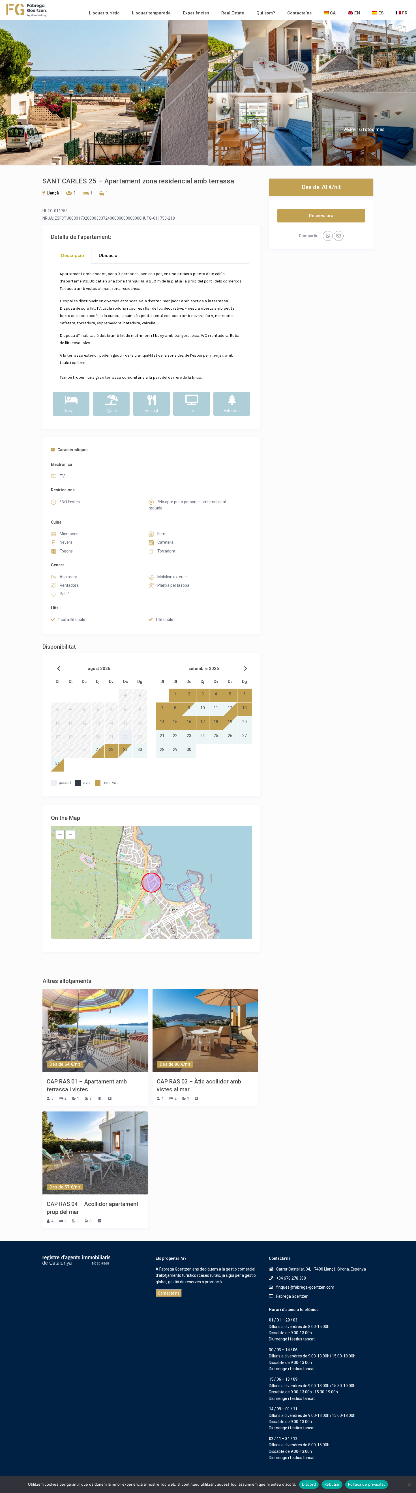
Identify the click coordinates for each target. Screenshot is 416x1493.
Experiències (196, 13)
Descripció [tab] (72, 255)
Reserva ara (321, 215)
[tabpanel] (151, 325)
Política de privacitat (366, 1484)
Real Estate (232, 13)
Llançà (53, 193)
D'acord (309, 1484)
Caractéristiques (73, 449)
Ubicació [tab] (108, 255)
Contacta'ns (168, 1293)
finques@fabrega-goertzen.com (305, 1287)
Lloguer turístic (104, 13)
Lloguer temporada (151, 13)
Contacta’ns (299, 13)
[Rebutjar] (409, 1484)
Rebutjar (332, 1484)
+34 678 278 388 (291, 1278)
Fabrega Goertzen (292, 1296)
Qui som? (265, 13)
